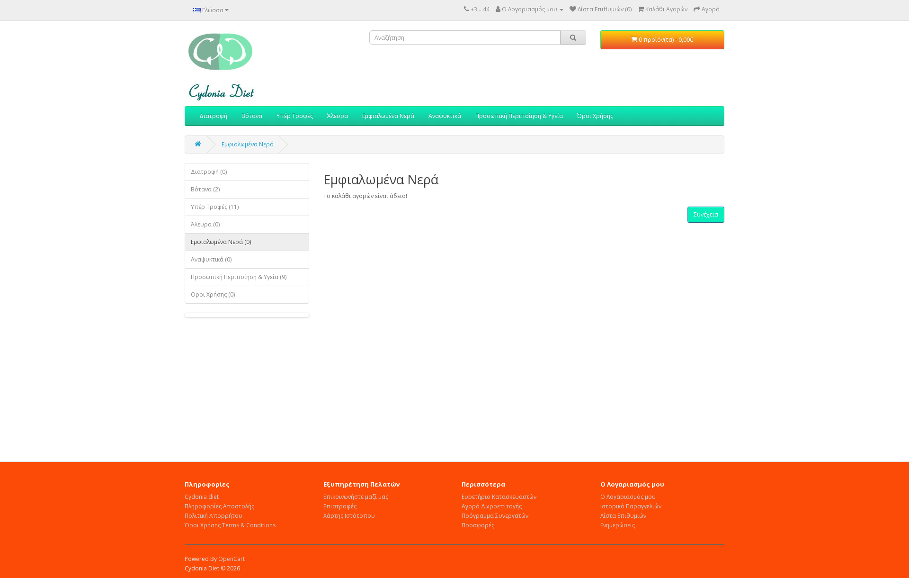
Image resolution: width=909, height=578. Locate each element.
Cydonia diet (202, 497)
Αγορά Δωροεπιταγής (492, 506)
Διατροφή (213, 116)
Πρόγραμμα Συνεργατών (495, 516)
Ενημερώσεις (617, 525)
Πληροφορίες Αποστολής (219, 506)
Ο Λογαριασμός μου (628, 497)
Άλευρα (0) (205, 224)
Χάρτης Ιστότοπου (349, 516)
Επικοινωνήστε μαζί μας (355, 497)
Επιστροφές (339, 506)
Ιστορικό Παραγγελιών (630, 506)
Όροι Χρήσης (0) (213, 294)
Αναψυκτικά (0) (211, 259)
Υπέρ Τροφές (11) (215, 207)
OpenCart (231, 559)
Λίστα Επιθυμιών (623, 516)
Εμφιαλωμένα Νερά (388, 116)
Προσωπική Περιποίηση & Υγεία (519, 116)
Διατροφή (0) (209, 172)
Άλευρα (337, 116)
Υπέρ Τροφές (294, 116)
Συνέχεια (706, 214)
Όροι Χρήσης (595, 116)
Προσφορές (478, 525)
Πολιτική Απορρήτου (213, 516)
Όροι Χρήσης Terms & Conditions (230, 525)
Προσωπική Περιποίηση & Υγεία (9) (238, 277)
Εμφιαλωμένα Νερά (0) (221, 242)
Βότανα (251, 116)
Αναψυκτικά (444, 116)
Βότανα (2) (205, 189)
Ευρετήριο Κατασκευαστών (499, 497)
